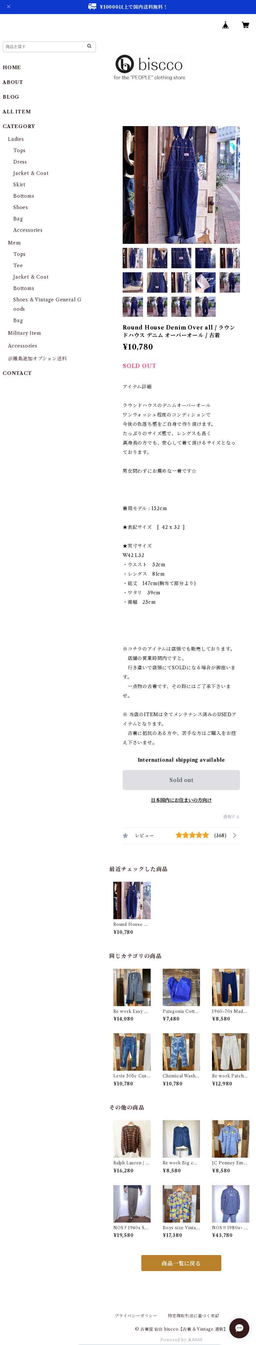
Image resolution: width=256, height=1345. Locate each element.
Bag (18, 219)
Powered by (174, 1339)
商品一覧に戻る (181, 1263)
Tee (18, 266)
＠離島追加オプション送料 (37, 359)
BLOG (11, 97)
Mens (14, 243)
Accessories (28, 230)
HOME (12, 68)
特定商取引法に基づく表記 (193, 1315)
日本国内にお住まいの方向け (181, 800)
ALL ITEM (17, 112)
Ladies (18, 139)
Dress (20, 162)
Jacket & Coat (30, 173)
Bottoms (23, 196)
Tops (19, 151)
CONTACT (17, 373)
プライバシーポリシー (136, 1315)
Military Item (24, 333)
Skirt (19, 185)
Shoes (20, 207)
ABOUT (13, 82)
